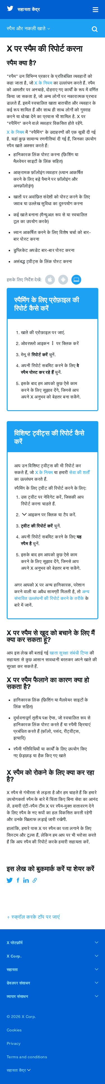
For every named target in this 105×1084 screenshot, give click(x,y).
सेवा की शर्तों (79, 472)
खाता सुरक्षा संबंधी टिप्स (69, 653)
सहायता (12, 969)
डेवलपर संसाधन (18, 983)
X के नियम (43, 83)
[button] (95, 9)
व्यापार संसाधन (17, 996)
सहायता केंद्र (17, 1070)
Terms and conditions (27, 1056)
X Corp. (14, 956)
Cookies (14, 1030)
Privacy (14, 1043)
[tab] (50, 280)
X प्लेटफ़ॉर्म (14, 942)
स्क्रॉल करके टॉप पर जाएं (35, 917)
